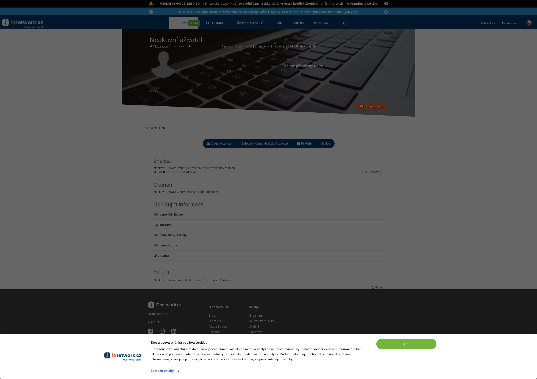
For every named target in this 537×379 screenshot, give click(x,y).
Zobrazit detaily (162, 370)
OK (406, 344)
